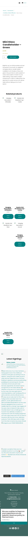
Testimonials (14, 505)
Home (4, 10)
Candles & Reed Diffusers (9, 13)
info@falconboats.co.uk (13, 499)
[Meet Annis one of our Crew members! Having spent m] (14, 382)
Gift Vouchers (14, 503)
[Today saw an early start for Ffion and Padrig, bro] (14, 408)
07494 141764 (13, 497)
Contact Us (14, 501)
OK (14, 523)
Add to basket (13, 57)
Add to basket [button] (20, 216)
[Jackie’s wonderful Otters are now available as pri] (14, 461)
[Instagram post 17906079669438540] (14, 434)
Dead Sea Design (17, 526)
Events (14, 506)
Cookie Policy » (6, 519)
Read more (8, 216)
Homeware (10, 10)
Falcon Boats (6, 3)
